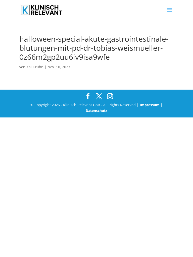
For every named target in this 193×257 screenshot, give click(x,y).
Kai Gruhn (34, 67)
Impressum (150, 104)
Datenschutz (96, 110)
